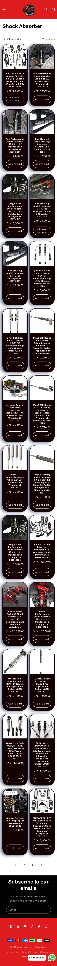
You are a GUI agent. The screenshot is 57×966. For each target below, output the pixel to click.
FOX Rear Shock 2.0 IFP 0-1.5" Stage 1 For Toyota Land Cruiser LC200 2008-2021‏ (42, 685)
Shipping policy (47, 952)
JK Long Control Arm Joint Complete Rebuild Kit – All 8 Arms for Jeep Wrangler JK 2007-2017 (15, 413)
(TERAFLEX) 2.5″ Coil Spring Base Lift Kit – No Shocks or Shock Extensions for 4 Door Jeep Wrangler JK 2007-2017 (42, 827)
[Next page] (41, 865)
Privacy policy (12, 952)
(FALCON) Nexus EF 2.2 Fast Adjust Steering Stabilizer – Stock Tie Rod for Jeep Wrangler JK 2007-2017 (42, 346)
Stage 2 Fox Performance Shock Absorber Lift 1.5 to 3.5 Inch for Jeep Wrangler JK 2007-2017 (15, 211)
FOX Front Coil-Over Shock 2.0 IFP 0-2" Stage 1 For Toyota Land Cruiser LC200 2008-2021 (15, 685)
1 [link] (15, 865)
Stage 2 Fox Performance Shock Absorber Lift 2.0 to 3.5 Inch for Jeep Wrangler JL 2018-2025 (15, 552)
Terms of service (29, 952)
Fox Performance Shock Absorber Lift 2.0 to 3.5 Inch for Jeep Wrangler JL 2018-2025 (42, 80)
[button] (3, 9)
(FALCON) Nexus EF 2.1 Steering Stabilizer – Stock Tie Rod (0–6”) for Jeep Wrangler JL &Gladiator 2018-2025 (42, 414)
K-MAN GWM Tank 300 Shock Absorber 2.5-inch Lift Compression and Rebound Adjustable (15, 619)
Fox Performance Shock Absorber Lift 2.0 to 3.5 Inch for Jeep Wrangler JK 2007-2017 (15, 145)
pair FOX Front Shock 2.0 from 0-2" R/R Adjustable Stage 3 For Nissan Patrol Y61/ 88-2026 (42, 278)
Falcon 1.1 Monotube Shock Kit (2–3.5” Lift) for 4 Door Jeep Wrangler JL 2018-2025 (15, 481)
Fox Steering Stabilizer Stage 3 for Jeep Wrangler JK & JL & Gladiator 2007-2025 (42, 210)
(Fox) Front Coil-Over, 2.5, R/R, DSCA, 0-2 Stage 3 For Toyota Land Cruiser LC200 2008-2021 (15, 751)
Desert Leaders (24, 947)
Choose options (15, 99)
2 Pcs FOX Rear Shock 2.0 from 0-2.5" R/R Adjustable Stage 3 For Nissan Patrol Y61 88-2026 (15, 346)
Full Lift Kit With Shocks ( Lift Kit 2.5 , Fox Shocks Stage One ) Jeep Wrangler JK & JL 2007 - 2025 (15, 80)
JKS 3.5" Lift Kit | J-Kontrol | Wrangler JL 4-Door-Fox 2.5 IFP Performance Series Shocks (42, 550)
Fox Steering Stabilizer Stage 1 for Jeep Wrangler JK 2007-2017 (15, 276)
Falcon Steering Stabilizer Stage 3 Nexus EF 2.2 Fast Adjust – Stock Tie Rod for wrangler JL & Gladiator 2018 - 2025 (42, 484)
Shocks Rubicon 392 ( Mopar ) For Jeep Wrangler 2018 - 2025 (15, 822)
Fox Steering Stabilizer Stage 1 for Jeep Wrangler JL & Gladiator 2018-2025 (42, 145)
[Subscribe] (47, 910)
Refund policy (41, 947)
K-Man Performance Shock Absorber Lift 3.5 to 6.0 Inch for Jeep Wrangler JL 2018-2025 (41, 619)
